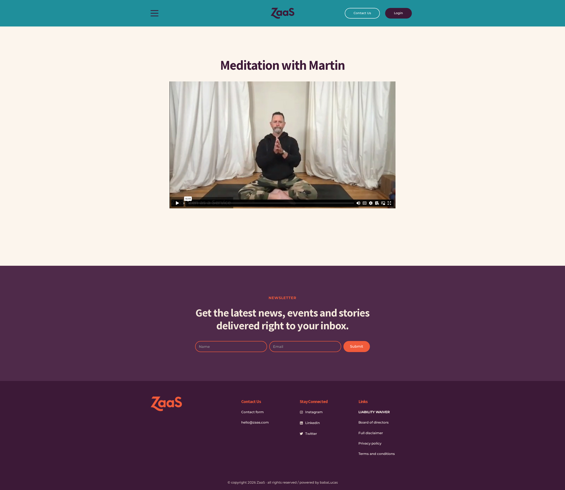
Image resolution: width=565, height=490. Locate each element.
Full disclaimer (370, 433)
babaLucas (329, 482)
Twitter (311, 434)
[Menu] (154, 13)
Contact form (252, 412)
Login (398, 13)
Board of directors (373, 422)
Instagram (314, 412)
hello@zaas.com (255, 422)
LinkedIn (312, 423)
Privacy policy (369, 443)
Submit (356, 346)
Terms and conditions (376, 454)
